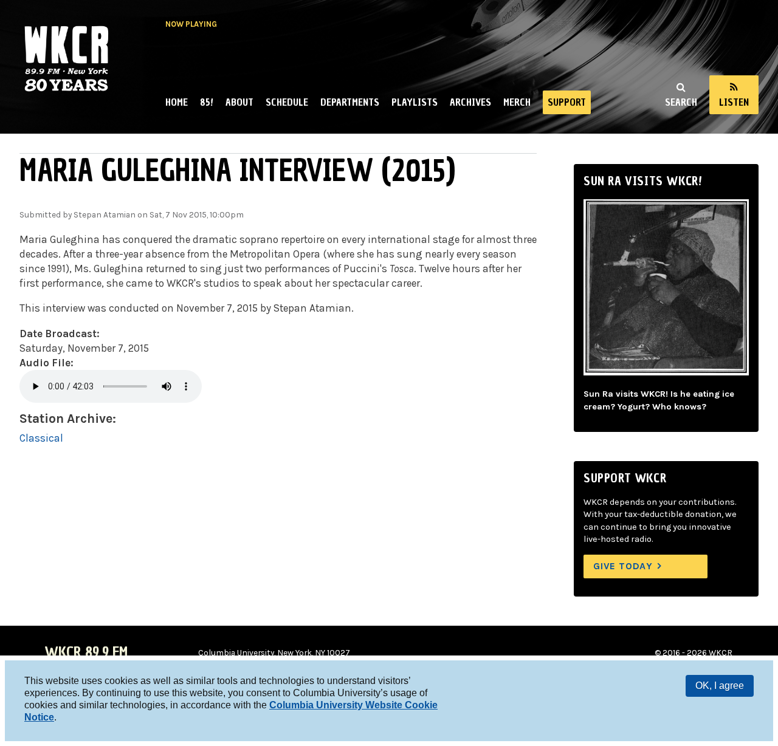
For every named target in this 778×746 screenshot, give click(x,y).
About (239, 102)
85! (206, 102)
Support (567, 102)
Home (176, 102)
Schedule (287, 102)
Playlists (414, 102)
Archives (470, 102)
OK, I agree (719, 685)
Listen (734, 102)
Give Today (623, 566)
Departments (349, 102)
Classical (41, 438)
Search (681, 102)
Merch (517, 102)
